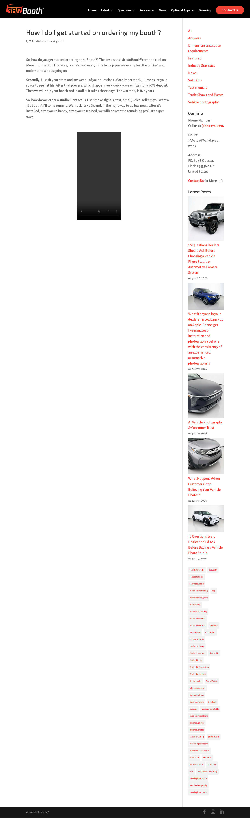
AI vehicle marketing (199, 591)
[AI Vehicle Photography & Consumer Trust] (206, 396)
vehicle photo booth (198, 778)
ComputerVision (197, 639)
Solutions (195, 80)
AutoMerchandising (198, 611)
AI (189, 31)
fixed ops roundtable (199, 716)
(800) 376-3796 (213, 126)
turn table (212, 764)
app (213, 591)
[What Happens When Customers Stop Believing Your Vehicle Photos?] (206, 457)
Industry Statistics (201, 66)
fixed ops (212, 702)
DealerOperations (197, 653)
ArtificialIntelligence (199, 598)
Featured (195, 58)
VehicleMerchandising (207, 771)
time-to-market (196, 764)
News (163, 10)
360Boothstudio (196, 577)
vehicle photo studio (198, 792)
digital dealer (196, 681)
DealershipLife (196, 660)
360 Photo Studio (197, 570)
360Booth (213, 570)
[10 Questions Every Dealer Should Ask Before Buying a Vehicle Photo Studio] (206, 519)
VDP (191, 771)
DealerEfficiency (197, 646)
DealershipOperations (199, 667)
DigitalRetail (211, 681)
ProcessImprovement (199, 744)
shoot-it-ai (194, 758)
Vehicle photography (203, 102)
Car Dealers (210, 632)
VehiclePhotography (198, 785)
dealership (214, 653)
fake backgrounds (197, 688)
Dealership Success (198, 674)
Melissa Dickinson (38, 41)
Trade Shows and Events (205, 95)
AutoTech (214, 625)
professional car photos (199, 751)
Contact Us (230, 10)
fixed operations (197, 702)
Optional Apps (181, 10)
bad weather (195, 632)
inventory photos (197, 723)
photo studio (213, 737)
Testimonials (197, 87)
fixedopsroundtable (210, 709)
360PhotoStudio (197, 584)
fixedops (193, 709)
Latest (105, 10)
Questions (124, 10)
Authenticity (195, 605)
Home (92, 10)
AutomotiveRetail (197, 618)
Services (145, 10)
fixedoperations (197, 695)
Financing (205, 10)
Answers (194, 38)
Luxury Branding (197, 737)
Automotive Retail (198, 625)
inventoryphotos (197, 730)
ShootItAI (207, 758)
